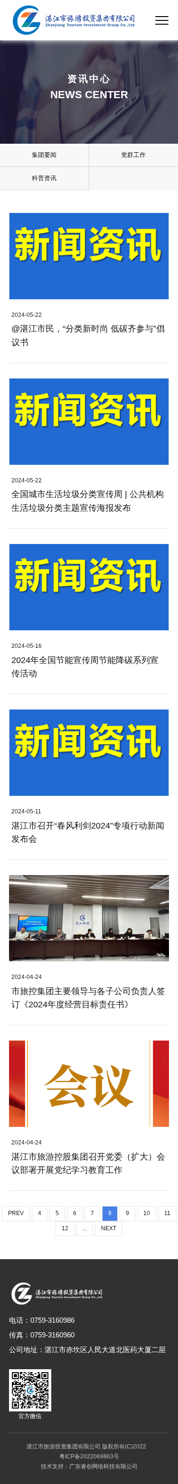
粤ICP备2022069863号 (89, 1456)
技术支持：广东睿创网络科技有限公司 (89, 1466)
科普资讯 (44, 178)
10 (146, 1213)
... (85, 1228)
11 (167, 1213)
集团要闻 (44, 154)
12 (65, 1228)
